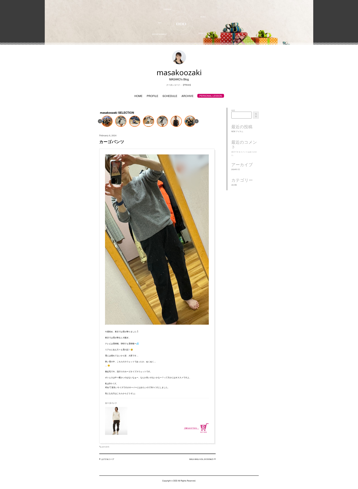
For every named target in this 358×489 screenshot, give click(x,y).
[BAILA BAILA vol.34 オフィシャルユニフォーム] (162, 121)
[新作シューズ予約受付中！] (190, 121)
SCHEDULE (169, 96)
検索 (233, 110)
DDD (175, 480)
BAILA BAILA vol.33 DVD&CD (201, 459)
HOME (138, 96)
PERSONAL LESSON (210, 95)
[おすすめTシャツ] (148, 121)
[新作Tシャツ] (134, 121)
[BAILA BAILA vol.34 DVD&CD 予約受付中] (176, 121)
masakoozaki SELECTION (117, 112)
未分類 (234, 185)
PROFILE (152, 96)
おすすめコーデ (107, 459)
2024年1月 (235, 169)
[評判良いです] (107, 121)
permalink (105, 446)
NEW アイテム (237, 131)
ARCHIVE (188, 96)
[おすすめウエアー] (120, 121)
